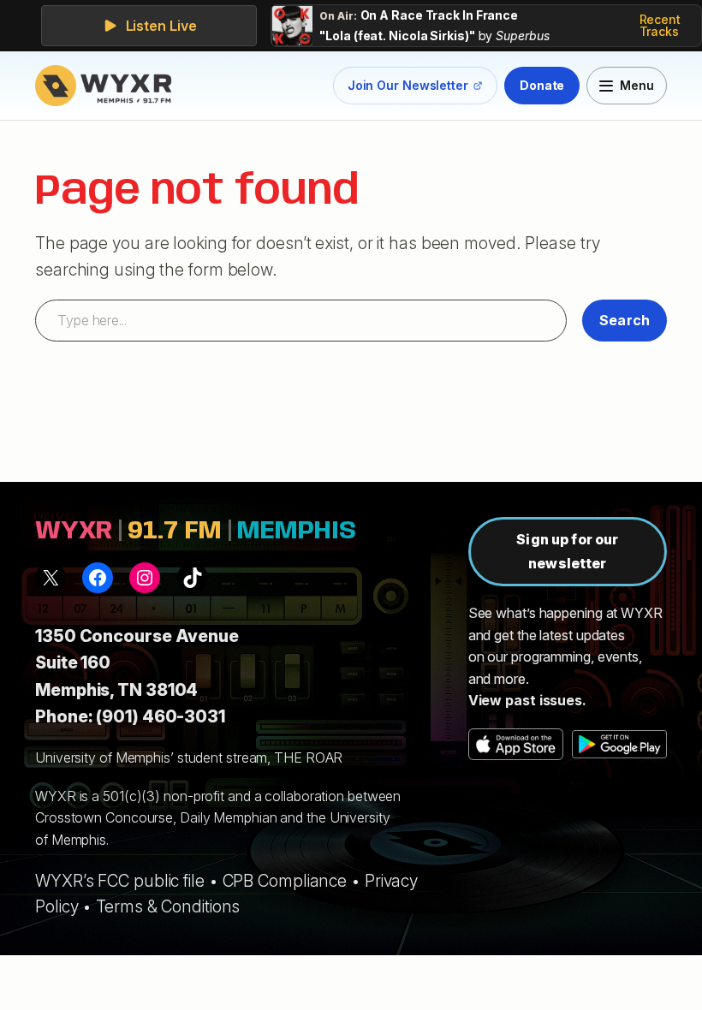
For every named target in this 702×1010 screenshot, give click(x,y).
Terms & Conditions (168, 906)
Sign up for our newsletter (567, 551)
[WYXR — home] (107, 85)
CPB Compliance (285, 880)
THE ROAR (308, 757)
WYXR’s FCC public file (120, 880)
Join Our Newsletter (408, 88)
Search (624, 320)
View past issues (525, 700)
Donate (542, 85)
